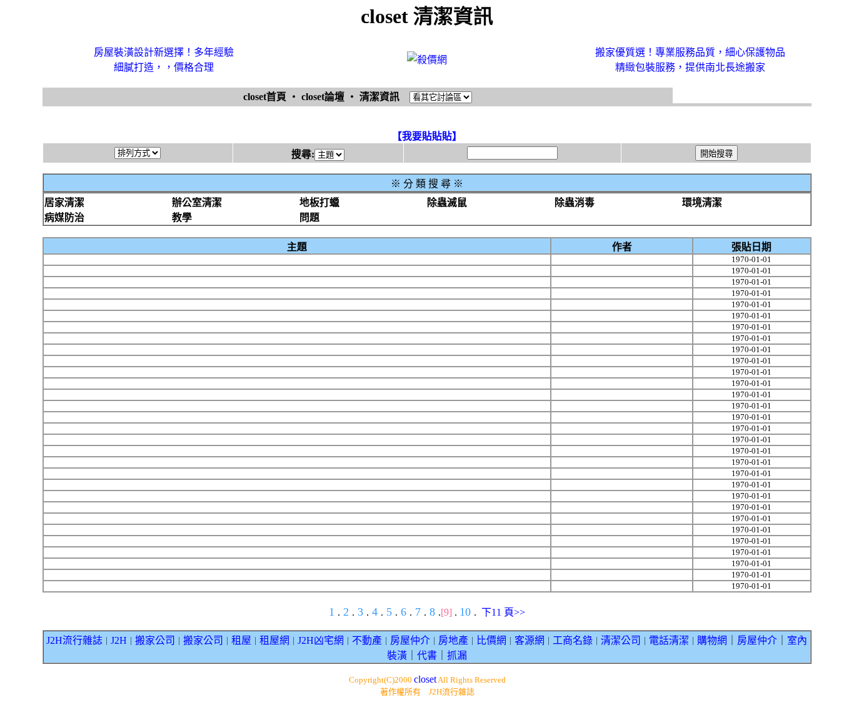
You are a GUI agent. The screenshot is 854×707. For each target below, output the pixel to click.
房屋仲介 (410, 640)
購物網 (712, 640)
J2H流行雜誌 (74, 640)
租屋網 (274, 640)
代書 (427, 655)
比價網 (491, 640)
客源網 (530, 640)
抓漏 (457, 655)
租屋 (241, 640)
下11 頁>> (503, 612)
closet (425, 679)
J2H (119, 640)
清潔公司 (621, 640)
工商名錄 (573, 640)
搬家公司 (155, 640)
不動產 (367, 640)
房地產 (453, 640)
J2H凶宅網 (321, 640)
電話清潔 (669, 640)
